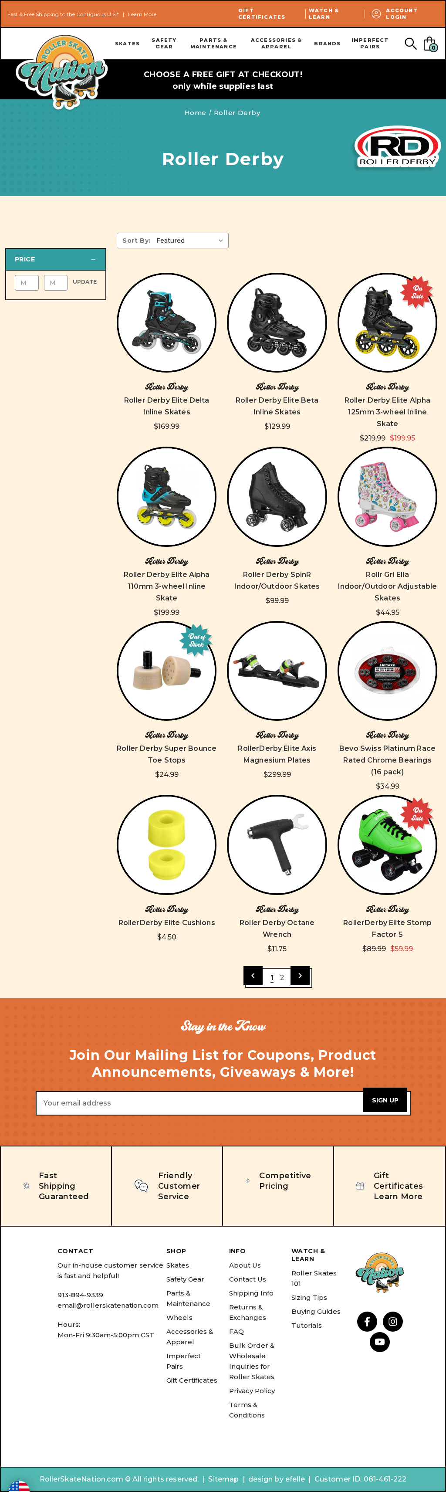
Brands (327, 44)
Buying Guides (316, 1311)
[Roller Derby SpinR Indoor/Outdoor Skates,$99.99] (277, 496)
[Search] (410, 43)
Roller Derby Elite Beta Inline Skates (277, 406)
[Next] (300, 975)
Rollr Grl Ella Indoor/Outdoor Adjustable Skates (387, 586)
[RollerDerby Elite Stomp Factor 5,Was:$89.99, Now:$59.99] (387, 845)
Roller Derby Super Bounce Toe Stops (166, 754)
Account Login (401, 13)
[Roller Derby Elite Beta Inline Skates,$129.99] (277, 323)
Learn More (142, 14)
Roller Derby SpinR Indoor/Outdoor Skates (277, 580)
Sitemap (223, 1479)
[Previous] (253, 975)
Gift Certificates (261, 13)
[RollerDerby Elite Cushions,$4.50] (166, 845)
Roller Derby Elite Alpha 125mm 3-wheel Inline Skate (388, 412)
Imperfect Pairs (370, 43)
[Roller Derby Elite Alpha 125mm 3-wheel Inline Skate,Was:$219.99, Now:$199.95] (387, 323)
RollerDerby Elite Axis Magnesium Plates (277, 754)
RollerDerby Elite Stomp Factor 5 (387, 929)
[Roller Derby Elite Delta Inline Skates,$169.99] (166, 323)
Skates (127, 44)
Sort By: (136, 240)
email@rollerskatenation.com (108, 1305)
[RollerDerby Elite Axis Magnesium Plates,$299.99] (277, 671)
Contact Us (247, 1279)
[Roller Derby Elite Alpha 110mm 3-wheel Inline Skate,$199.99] (166, 496)
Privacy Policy (252, 1391)
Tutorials (306, 1325)
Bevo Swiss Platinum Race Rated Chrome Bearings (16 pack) (387, 760)
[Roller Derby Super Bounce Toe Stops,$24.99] (166, 671)
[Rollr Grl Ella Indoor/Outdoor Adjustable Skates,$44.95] (387, 496)
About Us (245, 1265)
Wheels (179, 1317)
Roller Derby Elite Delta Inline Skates (166, 406)
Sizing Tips (309, 1297)
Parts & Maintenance (213, 43)
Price (25, 259)
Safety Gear (164, 43)
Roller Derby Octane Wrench (277, 929)
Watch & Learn (324, 13)
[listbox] (191, 240)
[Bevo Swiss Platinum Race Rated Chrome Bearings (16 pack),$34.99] (387, 671)
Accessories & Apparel (276, 43)
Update (85, 281)
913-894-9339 (80, 1295)
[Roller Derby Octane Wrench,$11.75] (277, 845)
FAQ (236, 1331)
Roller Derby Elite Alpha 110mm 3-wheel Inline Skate (167, 586)
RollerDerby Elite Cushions (166, 923)
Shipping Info (251, 1293)
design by (265, 1479)
